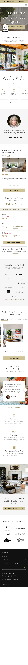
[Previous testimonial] (2, 390)
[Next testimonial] (25, 390)
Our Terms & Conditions (6, 579)
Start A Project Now (14, 243)
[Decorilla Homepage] (4, 5)
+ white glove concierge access (14, 299)
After (8, 155)
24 (20, 352)
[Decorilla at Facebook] (5, 576)
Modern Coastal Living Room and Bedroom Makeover (12, 151)
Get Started (14, 190)
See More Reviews (14, 407)
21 (19, 352)
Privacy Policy (15, 579)
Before (4, 155)
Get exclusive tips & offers (10, 563)
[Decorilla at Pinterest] (8, 576)
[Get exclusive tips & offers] (24, 568)
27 (22, 352)
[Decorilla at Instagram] (2, 576)
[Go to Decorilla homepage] (4, 584)
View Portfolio (14, 358)
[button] (14, 57)
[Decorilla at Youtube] (15, 576)
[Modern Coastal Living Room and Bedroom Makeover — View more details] (14, 165)
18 (17, 352)
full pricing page (15, 253)
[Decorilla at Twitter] (11, 576)
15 (15, 352)
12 (13, 352)
